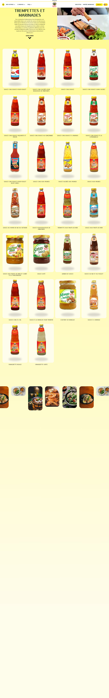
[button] (10, 5)
